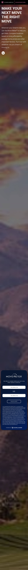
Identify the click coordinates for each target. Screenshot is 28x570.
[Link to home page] (9, 2)
